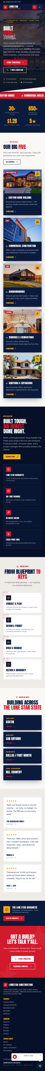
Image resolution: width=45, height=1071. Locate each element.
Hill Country (7, 1051)
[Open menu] (39, 7)
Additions (6, 1014)
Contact (6, 1034)
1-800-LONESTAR (16, 70)
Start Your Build (13, 62)
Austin (5, 1042)
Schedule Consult (20, 966)
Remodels (6, 1011)
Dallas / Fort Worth (9, 1048)
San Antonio (7, 1045)
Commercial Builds (10, 1005)
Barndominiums (9, 1008)
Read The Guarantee (12, 918)
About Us (6, 1022)
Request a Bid (10, 457)
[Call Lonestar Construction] (34, 7)
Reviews (6, 1031)
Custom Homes (8, 1002)
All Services (10, 162)
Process (6, 1028)
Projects (6, 1025)
